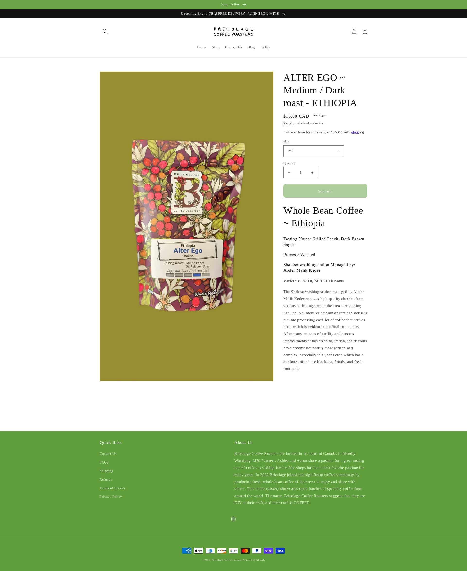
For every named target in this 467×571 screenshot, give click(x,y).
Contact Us (108, 454)
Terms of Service (113, 488)
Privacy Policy (111, 496)
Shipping (289, 123)
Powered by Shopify (254, 560)
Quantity (289, 163)
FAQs (104, 462)
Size (286, 141)
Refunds (106, 479)
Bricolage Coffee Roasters (227, 560)
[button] (105, 31)
